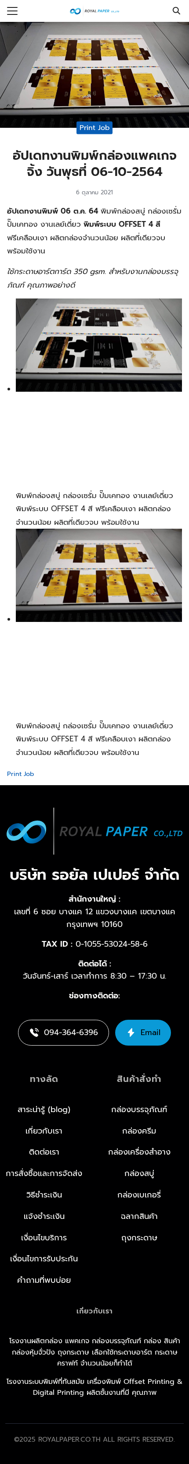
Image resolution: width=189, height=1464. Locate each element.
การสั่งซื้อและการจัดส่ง (44, 1173)
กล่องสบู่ (139, 1173)
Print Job (95, 127)
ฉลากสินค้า (139, 1216)
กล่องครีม (139, 1131)
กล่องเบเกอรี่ (139, 1195)
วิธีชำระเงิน (44, 1195)
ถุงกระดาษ (139, 1238)
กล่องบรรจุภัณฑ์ (139, 1109)
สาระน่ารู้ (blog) (44, 1109)
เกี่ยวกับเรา (43, 1131)
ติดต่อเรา (44, 1152)
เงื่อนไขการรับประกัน (44, 1259)
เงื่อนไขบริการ (44, 1238)
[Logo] (94, 11)
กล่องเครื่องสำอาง (139, 1152)
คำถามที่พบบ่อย (44, 1280)
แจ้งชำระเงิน (44, 1216)
